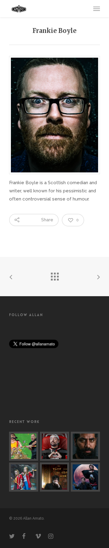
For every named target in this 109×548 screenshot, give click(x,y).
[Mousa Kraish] (85, 446)
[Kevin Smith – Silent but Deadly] (54, 446)
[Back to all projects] (54, 275)
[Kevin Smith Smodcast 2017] (85, 477)
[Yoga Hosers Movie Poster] (23, 477)
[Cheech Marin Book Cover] (23, 446)
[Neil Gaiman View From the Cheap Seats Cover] (54, 477)
